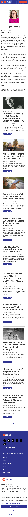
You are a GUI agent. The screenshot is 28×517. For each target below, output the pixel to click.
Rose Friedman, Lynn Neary (8, 254)
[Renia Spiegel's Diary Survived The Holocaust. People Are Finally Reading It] (13, 334)
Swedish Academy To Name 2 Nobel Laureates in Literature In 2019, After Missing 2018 (13, 278)
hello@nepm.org (6, 454)
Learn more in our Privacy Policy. (13, 503)
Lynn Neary (5, 123)
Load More (14, 424)
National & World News (8, 111)
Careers (4, 466)
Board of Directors (7, 472)
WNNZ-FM (16, 451)
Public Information (7, 475)
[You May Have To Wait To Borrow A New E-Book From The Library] (13, 183)
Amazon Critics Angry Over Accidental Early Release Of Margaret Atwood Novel (13, 399)
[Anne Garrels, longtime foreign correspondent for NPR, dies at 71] (13, 145)
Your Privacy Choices (14, 514)
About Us (5, 457)
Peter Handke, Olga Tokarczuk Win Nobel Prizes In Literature (12, 249)
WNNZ (10, 451)
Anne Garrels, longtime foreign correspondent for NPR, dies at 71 (13, 156)
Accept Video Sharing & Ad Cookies (14, 506)
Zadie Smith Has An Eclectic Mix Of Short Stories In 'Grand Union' (13, 307)
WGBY (4, 451)
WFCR (7, 451)
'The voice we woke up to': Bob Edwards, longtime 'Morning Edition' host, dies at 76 (13, 117)
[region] (14, 497)
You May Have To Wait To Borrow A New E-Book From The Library (13, 196)
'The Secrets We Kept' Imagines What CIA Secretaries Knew (13, 371)
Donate (24, 2)
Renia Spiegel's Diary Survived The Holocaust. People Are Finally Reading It (14, 346)
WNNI (20, 451)
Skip (14, 510)
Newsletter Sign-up (7, 463)
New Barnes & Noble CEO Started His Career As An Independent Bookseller (13, 222)
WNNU (13, 451)
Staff (4, 469)
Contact (4, 460)
